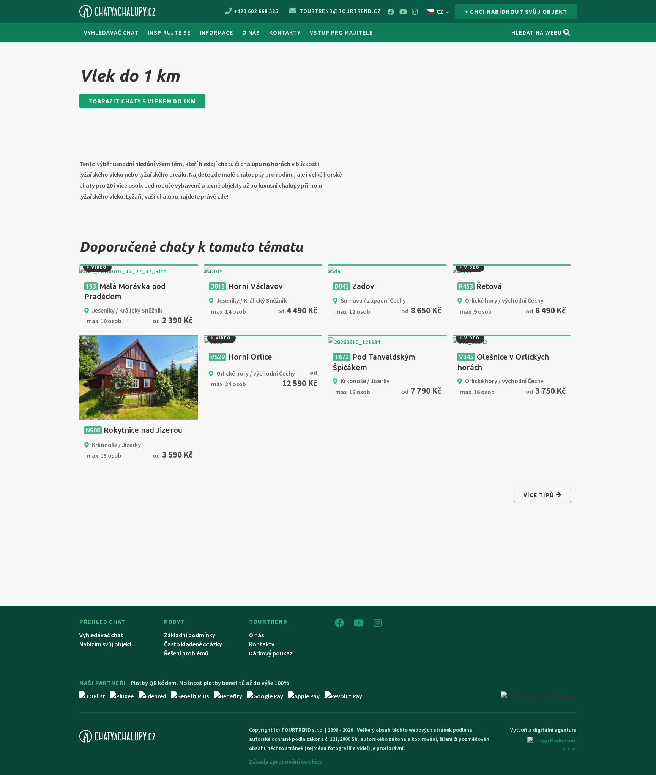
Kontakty (285, 32)
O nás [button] (251, 32)
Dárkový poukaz (271, 653)
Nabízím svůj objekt (105, 644)
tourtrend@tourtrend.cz (339, 11)
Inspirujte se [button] (169, 32)
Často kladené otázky (193, 644)
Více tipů (540, 495)
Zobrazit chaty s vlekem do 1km (142, 101)
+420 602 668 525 (256, 11)
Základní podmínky (189, 635)
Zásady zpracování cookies (285, 761)
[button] (88, 271)
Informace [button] (216, 32)
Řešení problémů (186, 653)
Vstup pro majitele (341, 32)
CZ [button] (440, 11)
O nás (256, 635)
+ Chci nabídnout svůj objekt (516, 11)
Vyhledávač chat (111, 32)
